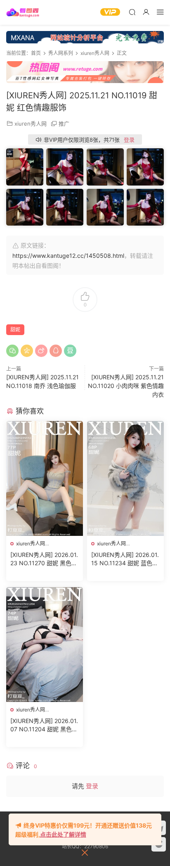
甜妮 (15, 329)
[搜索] (132, 12)
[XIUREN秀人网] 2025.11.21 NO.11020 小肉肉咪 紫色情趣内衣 (126, 386)
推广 (64, 123)
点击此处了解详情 (63, 834)
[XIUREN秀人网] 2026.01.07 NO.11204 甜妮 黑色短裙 (44, 725)
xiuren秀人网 (30, 123)
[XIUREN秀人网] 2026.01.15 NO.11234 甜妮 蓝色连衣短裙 (125, 559)
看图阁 (22, 12)
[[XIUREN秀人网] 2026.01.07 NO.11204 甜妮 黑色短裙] (44, 644)
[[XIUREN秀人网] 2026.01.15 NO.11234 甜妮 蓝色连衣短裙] (125, 478)
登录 (129, 140)
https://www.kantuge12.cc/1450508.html (68, 255)
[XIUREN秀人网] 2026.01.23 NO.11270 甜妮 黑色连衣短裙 (44, 559)
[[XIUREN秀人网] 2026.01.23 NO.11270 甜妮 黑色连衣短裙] (44, 478)
